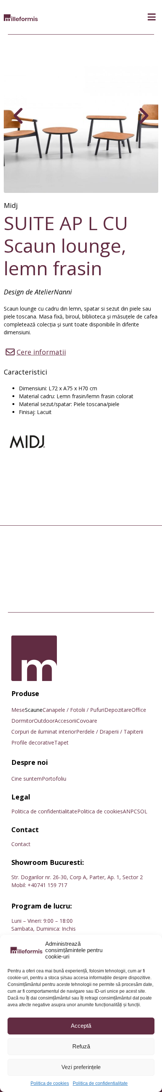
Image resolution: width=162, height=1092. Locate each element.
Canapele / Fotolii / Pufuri (73, 709)
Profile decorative (32, 742)
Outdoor (44, 720)
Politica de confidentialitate (100, 1083)
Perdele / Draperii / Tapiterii (109, 731)
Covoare (86, 720)
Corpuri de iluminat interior (43, 731)
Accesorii (65, 720)
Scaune (34, 709)
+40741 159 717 (47, 885)
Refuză (81, 1046)
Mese (18, 709)
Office (138, 709)
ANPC (130, 811)
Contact (21, 844)
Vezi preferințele (81, 1067)
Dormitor (22, 720)
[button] (151, 17)
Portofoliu (54, 778)
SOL (142, 811)
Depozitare (117, 709)
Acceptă (81, 1025)
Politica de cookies (50, 1083)
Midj (11, 205)
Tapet (61, 742)
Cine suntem (26, 778)
